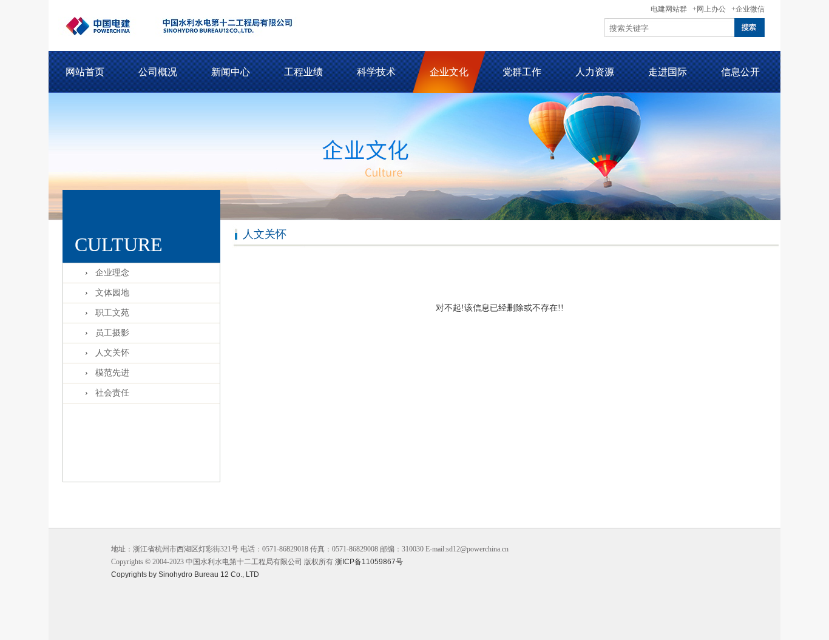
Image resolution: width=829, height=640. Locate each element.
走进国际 (667, 72)
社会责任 (112, 392)
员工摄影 (112, 332)
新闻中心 (230, 72)
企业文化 (449, 72)
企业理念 (112, 272)
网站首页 (85, 72)
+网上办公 (709, 9)
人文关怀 (112, 352)
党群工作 (521, 72)
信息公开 (740, 72)
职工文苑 (112, 312)
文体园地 (112, 292)
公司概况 (157, 72)
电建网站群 (669, 9)
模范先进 (112, 372)
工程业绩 (303, 72)
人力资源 (594, 72)
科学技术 (376, 72)
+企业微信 (748, 9)
